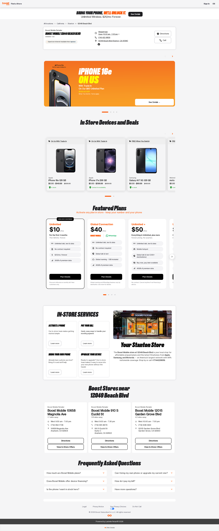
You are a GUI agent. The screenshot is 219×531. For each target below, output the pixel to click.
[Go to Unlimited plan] (105, 294)
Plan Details (65, 277)
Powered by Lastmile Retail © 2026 (109, 521)
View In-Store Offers (66, 447)
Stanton (71, 24)
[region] (109, 254)
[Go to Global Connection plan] (108, 294)
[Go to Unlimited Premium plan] (115, 294)
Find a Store (16, 4)
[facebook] (99, 44)
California (60, 24)
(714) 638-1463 (144, 425)
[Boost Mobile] (5, 3)
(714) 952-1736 (57, 425)
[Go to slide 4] (116, 112)
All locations (48, 24)
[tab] (109, 527)
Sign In (207, 4)
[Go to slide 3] (113, 112)
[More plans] (172, 256)
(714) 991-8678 (101, 425)
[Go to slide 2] (110, 112)
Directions (163, 33)
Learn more (55, 343)
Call (162, 40)
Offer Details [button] (109, 527)
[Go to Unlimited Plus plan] (111, 294)
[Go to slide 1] (105, 112)
